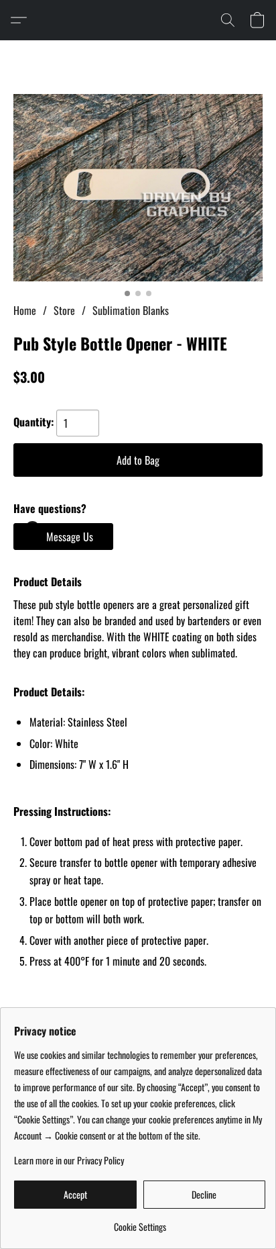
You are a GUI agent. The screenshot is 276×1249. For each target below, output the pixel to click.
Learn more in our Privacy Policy (69, 1160)
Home (24, 310)
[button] (22, 20)
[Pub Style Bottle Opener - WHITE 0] (138, 187)
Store (64, 310)
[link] (139, 1222)
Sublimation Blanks (130, 310)
